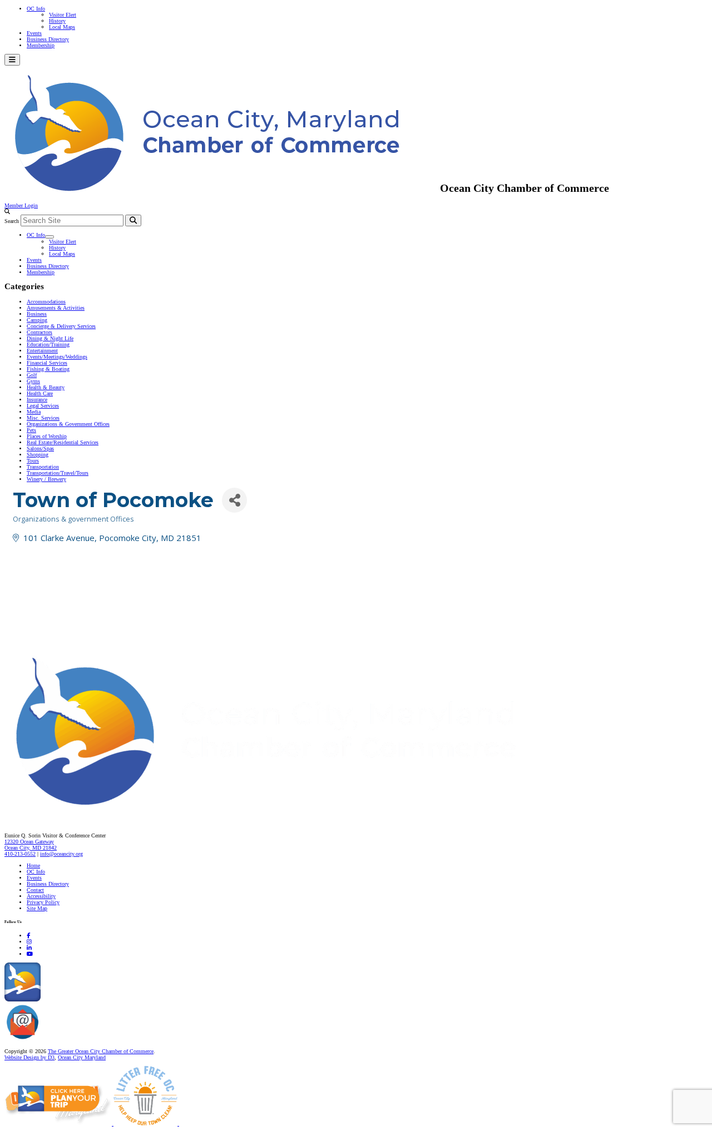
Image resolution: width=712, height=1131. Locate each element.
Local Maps (62, 27)
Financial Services (47, 363)
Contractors (39, 332)
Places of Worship (47, 436)
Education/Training (48, 344)
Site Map (37, 908)
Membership (41, 45)
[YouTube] (30, 954)
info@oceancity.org (61, 854)
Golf (32, 375)
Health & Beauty (46, 387)
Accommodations (46, 302)
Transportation (43, 467)
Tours (33, 461)
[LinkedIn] (29, 948)
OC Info (36, 9)
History (57, 21)
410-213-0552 (20, 854)
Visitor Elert (62, 15)
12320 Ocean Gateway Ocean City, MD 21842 (30, 845)
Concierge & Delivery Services (61, 326)
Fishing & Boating (48, 369)
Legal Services (43, 406)
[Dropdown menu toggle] (49, 237)
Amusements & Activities (56, 308)
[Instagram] (29, 942)
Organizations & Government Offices (68, 424)
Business (37, 314)
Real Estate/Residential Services (62, 442)
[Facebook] (28, 935)
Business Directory (48, 39)
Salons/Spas (40, 448)
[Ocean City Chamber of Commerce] (222, 188)
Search (11, 221)
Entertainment (42, 351)
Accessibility (41, 896)
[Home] (289, 812)
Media (34, 412)
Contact (35, 890)
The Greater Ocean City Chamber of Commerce (101, 1051)
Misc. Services (43, 418)
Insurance (37, 399)
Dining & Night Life (50, 338)
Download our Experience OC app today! (86, 999)
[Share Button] (234, 500)
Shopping (37, 455)
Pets (31, 430)
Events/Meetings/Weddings (57, 357)
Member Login (21, 205)
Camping (37, 320)
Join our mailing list (64, 1039)
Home (33, 865)
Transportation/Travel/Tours (57, 473)
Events (34, 33)
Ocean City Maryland (82, 1057)
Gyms (33, 381)
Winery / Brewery (46, 479)
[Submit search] (133, 220)
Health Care (40, 393)
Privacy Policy (43, 902)
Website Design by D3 (29, 1057)
